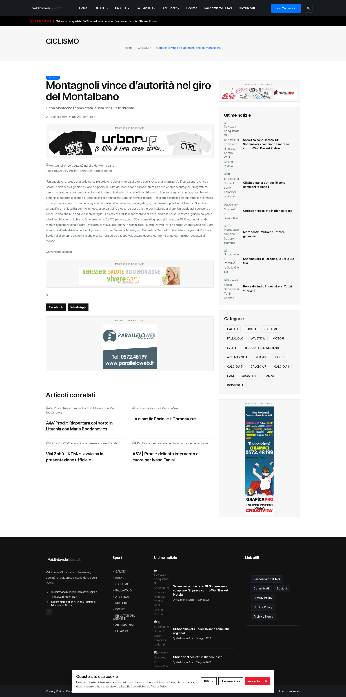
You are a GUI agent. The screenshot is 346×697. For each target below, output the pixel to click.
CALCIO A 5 (235, 366)
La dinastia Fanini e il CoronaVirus (164, 418)
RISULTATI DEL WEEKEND (262, 348)
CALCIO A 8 (282, 366)
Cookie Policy (263, 607)
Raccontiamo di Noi (218, 8)
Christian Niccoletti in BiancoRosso (267, 211)
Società (191, 8)
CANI (230, 376)
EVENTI (232, 348)
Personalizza (230, 681)
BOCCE (280, 357)
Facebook (56, 307)
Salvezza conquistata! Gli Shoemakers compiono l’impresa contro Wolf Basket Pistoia (266, 144)
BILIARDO (261, 357)
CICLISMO (144, 48)
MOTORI (278, 338)
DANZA (269, 376)
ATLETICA (258, 338)
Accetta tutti (257, 681)
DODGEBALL (235, 385)
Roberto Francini (58, 116)
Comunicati (247, 8)
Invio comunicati (289, 691)
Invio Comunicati (286, 8)
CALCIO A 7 (258, 366)
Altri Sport (170, 8)
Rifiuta (209, 681)
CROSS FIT (249, 376)
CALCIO (100, 8)
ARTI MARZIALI (237, 357)
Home (83, 8)
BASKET (121, 8)
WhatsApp (78, 307)
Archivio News (263, 616)
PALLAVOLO (144, 8)
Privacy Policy (263, 598)
